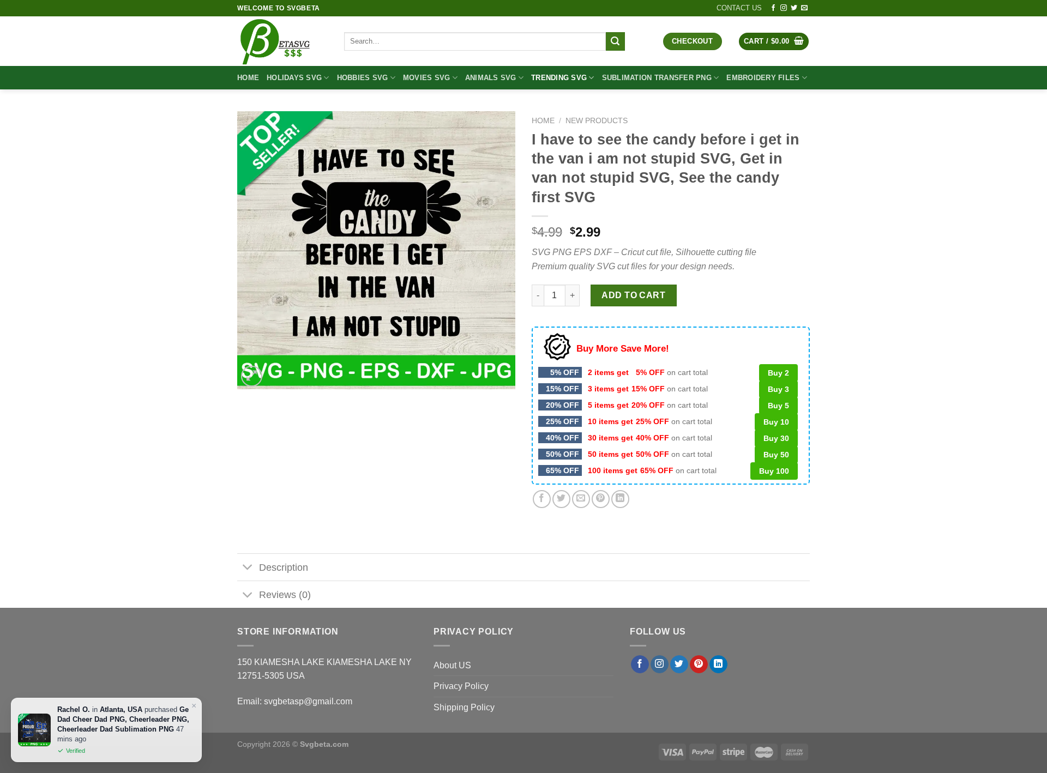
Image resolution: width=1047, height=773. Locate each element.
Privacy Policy (461, 686)
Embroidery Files (762, 78)
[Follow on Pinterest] (699, 664)
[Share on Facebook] (542, 499)
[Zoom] (251, 376)
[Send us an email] (804, 8)
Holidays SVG (294, 78)
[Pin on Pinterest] (601, 499)
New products (596, 121)
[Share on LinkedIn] (620, 499)
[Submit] (615, 41)
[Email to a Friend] (581, 499)
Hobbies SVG (362, 78)
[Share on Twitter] (561, 499)
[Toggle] (247, 568)
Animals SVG (490, 78)
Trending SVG (559, 78)
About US (452, 665)
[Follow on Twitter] (794, 8)
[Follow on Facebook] (773, 8)
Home (248, 78)
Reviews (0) (285, 594)
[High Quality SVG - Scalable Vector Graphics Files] (282, 41)
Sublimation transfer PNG (657, 78)
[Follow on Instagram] (783, 8)
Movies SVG (426, 78)
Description (283, 567)
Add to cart (633, 295)
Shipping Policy (464, 707)
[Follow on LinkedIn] (718, 664)
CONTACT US (739, 8)
